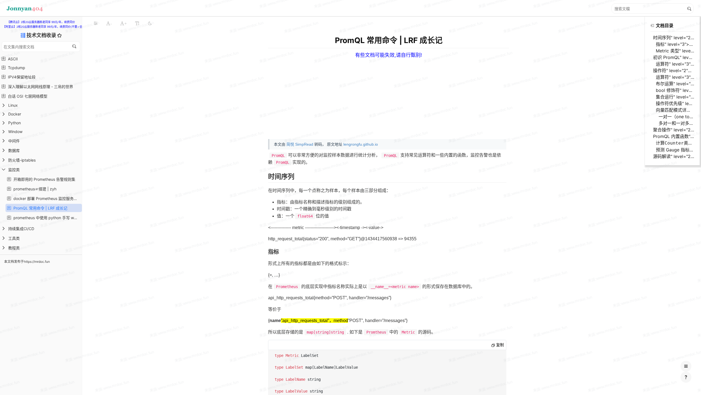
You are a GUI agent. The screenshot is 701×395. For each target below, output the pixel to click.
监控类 (14, 169)
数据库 (14, 150)
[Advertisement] (435, 96)
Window (15, 131)
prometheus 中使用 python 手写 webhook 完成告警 (46, 217)
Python (14, 122)
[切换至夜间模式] (149, 23)
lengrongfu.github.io (360, 144)
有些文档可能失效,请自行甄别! (388, 55)
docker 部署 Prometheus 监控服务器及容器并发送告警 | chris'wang (46, 198)
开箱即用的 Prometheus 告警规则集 (43, 179)
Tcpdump (15, 67)
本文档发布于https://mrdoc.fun (27, 261)
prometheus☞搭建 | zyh (33, 189)
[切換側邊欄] (95, 23)
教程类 (14, 248)
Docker (14, 114)
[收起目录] (652, 25)
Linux (13, 105)
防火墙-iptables (22, 160)
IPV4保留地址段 (21, 77)
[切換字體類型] (137, 23)
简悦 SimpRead (299, 144)
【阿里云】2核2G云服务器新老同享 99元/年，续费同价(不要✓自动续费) (47, 26)
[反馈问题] (685, 377)
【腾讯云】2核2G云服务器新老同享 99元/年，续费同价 (41, 22)
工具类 (14, 238)
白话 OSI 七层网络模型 (26, 96)
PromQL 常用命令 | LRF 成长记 (39, 208)
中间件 (14, 141)
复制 (499, 345)
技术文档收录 (42, 35)
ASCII (12, 59)
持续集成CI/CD (21, 228)
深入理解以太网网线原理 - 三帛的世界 (39, 86)
